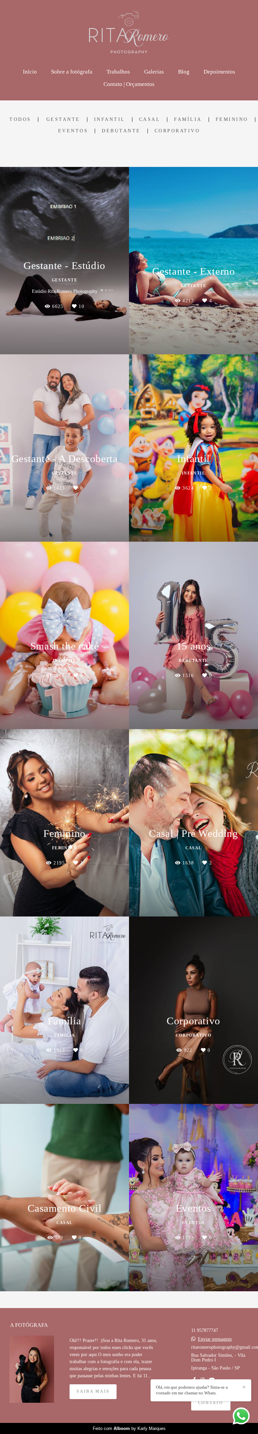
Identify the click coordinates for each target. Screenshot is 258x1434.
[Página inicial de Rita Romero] (129, 32)
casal (150, 119)
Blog (183, 72)
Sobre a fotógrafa (71, 72)
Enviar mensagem (215, 1339)
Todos (20, 119)
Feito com (129, 1428)
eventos (73, 131)
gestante (63, 119)
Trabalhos (118, 72)
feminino (232, 119)
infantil (109, 119)
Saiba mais (93, 1391)
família (188, 119)
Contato (211, 1403)
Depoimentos (219, 72)
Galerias (154, 72)
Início (30, 72)
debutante (121, 131)
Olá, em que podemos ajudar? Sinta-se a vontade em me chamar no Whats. (192, 1390)
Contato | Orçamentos (129, 84)
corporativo (177, 131)
